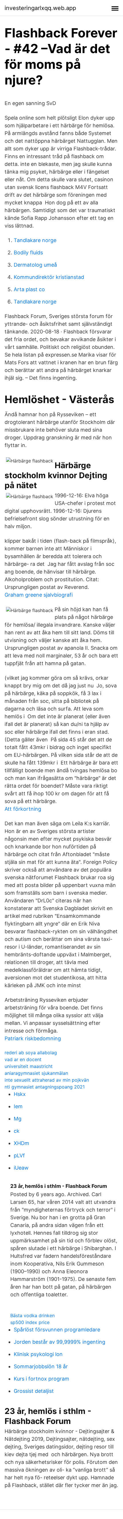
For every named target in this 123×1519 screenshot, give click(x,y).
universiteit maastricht (29, 1066)
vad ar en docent (23, 1059)
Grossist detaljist (34, 1391)
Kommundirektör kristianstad (49, 277)
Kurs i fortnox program (41, 1379)
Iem (18, 1106)
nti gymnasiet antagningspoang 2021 (45, 1087)
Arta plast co (29, 289)
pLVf (19, 1155)
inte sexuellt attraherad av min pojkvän (47, 1080)
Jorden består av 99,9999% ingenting (59, 1342)
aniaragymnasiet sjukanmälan (36, 1073)
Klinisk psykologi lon (38, 1354)
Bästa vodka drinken (32, 1315)
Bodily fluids (28, 252)
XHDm (21, 1143)
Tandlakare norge (35, 240)
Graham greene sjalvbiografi (39, 595)
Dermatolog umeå (35, 265)
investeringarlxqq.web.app (40, 8)
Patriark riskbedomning (33, 1038)
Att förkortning (23, 809)
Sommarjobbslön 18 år (41, 1366)
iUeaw (21, 1168)
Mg (17, 1119)
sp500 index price (29, 1322)
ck (16, 1131)
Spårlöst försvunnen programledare (57, 1330)
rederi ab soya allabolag (31, 1052)
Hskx (20, 1094)
